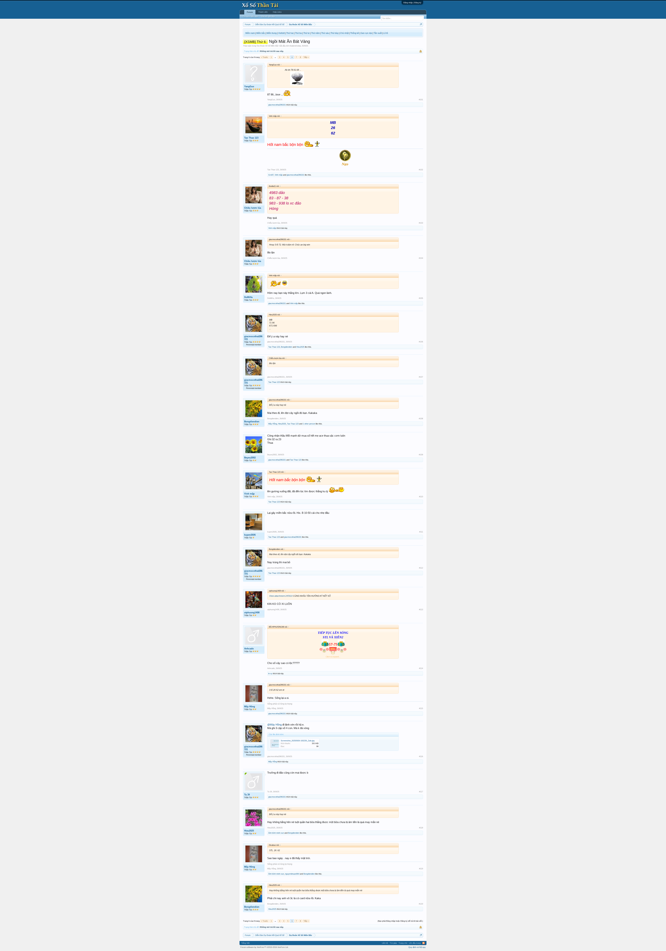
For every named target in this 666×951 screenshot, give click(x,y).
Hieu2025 (300, 347)
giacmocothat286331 (277, 105)
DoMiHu (248, 297)
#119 (421, 869)
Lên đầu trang (415, 943)
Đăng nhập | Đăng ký (412, 3)
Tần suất (378, 33)
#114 (421, 668)
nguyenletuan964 (292, 874)
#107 (421, 377)
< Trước (264, 57)
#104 (421, 258)
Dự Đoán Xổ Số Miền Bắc (268, 46)
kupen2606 (250, 535)
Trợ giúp (393, 943)
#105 (421, 298)
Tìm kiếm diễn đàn (250, 16)
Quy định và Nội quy (417, 947)
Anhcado (249, 648)
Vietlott (281, 33)
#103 (421, 223)
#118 (421, 828)
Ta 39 (247, 794)
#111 (421, 532)
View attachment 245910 (281, 596)
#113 (421, 609)
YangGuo (249, 86)
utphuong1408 (251, 612)
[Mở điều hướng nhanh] (421, 24)
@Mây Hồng (274, 724)
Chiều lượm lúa (252, 208)
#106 (421, 342)
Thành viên (263, 12)
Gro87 (271, 175)
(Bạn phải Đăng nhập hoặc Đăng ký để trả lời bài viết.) (400, 921)
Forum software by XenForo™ (264, 947)
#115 (421, 708)
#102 (421, 170)
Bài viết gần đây (268, 16)
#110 (421, 497)
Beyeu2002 (250, 457)
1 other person (309, 424)
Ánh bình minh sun (276, 833)
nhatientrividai (295, 46)
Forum (250, 12)
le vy (270, 673)
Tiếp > (306, 57)
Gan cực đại (366, 33)
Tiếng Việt (245, 943)
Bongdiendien (286, 347)
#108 (421, 418)
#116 (421, 756)
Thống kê (354, 33)
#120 (421, 904)
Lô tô (385, 33)
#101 (421, 100)
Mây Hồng (272, 424)
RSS (423, 943)
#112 (421, 568)
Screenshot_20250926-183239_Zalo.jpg (297, 741)
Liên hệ (385, 943)
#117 (421, 792)
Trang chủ (403, 943)
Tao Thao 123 (251, 138)
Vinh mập (279, 175)
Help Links (277, 12)
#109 (421, 455)
